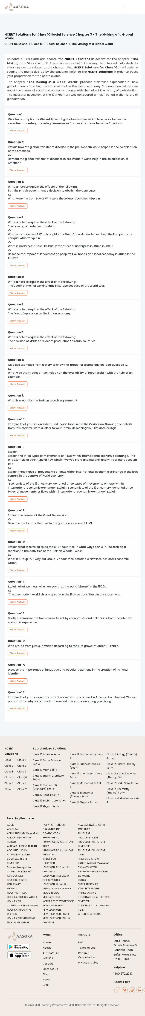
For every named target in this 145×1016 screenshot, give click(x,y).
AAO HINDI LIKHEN (17, 850)
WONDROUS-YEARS (89, 914)
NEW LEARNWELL (52, 909)
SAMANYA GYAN (87, 867)
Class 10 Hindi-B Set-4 (46, 795)
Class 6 (8, 789)
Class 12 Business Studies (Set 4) (85, 765)
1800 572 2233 (123, 974)
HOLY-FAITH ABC (17, 893)
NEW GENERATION (53, 905)
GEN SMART (14, 884)
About (47, 948)
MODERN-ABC (51, 893)
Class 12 (22, 789)
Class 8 (21, 766)
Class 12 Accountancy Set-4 (86, 756)
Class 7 (21, 760)
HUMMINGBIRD (51, 837)
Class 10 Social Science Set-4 (47, 762)
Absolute (12, 829)
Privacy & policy (88, 962)
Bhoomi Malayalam (19, 867)
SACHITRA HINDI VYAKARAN (93, 863)
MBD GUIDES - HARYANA (57, 888)
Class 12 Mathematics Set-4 (86, 785)
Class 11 (21, 783)
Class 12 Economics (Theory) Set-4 (81, 794)
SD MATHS (84, 876)
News (46, 979)
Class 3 (8, 771)
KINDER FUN (49, 859)
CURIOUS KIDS (15, 876)
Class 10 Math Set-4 (45, 770)
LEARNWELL (49, 863)
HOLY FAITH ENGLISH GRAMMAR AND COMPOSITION (54, 829)
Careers (48, 963)
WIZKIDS (48, 958)
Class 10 (37, 44)
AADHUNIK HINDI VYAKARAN (23, 833)
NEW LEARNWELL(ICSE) (56, 914)
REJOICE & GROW (88, 859)
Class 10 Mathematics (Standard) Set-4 (46, 787)
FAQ (80, 942)
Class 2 (8, 766)
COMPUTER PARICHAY (20, 871)
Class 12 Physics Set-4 (46, 806)
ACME (10, 825)
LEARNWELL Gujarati (54, 884)
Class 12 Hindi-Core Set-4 (122, 783)
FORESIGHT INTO (17, 880)
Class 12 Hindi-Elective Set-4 (123, 800)
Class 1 (8, 760)
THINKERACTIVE (87, 893)
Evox (45, 985)
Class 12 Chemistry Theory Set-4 (86, 775)
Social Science (57, 44)
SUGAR (82, 880)
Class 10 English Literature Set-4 (48, 777)
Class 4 (8, 777)
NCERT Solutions (15, 44)
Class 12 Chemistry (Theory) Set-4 (117, 790)
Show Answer (17, 130)
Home (47, 942)
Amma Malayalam (18, 854)
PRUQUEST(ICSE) (88, 837)
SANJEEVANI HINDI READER (93, 871)
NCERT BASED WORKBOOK (58, 901)
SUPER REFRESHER (88, 884)
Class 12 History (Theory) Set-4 (121, 765)
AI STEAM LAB (51, 953)
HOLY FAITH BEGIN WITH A (22, 897)
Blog (45, 974)
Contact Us (50, 969)
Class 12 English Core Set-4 (49, 800)
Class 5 (8, 783)
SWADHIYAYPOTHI (88, 888)
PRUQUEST (84, 833)
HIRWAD (11, 888)
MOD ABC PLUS (51, 897)
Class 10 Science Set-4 (47, 754)
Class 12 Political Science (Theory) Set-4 (121, 775)
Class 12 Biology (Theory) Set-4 (121, 756)
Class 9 (21, 771)
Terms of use (86, 948)
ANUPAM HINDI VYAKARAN (22, 846)
